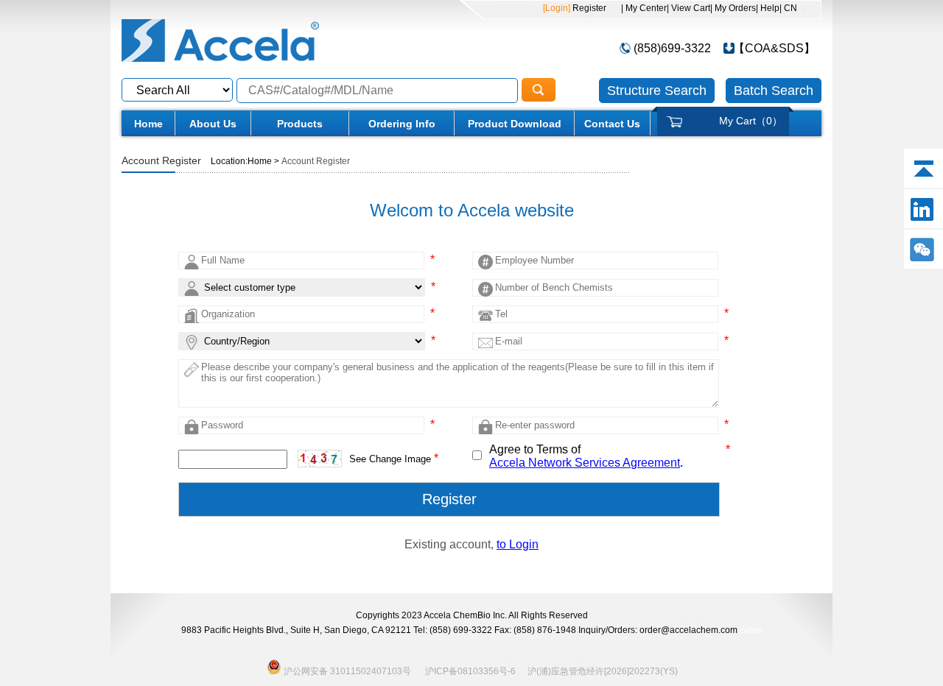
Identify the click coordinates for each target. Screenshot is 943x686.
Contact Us (612, 124)
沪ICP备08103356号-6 (470, 671)
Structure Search (657, 90)
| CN (788, 8)
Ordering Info (401, 124)
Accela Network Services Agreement (584, 462)
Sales (751, 630)
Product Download (514, 124)
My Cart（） (750, 121)
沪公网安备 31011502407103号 (346, 670)
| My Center (644, 8)
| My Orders (733, 8)
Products (300, 124)
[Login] (556, 8)
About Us (212, 124)
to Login (518, 544)
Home (148, 124)
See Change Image (390, 458)
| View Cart (688, 8)
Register (588, 8)
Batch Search (773, 90)
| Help (767, 8)
